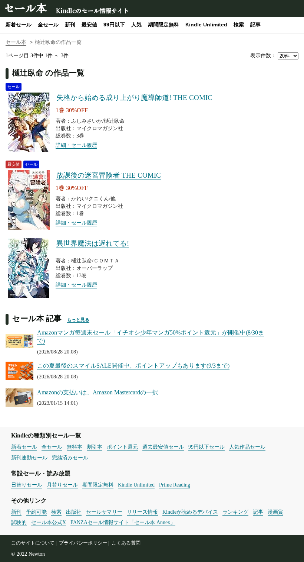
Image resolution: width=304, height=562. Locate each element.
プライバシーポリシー (83, 543)
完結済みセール (70, 458)
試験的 (19, 522)
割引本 (94, 447)
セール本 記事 (37, 318)
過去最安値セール (163, 447)
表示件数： (263, 55)
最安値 (89, 25)
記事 (255, 25)
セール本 (25, 7)
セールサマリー (104, 512)
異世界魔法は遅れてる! (92, 243)
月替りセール (62, 485)
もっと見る (78, 319)
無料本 (74, 447)
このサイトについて (32, 543)
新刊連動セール (29, 458)
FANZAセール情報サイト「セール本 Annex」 (122, 522)
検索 (239, 25)
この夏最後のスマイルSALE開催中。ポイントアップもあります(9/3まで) (133, 365)
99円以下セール (206, 447)
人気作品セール (247, 447)
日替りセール (26, 485)
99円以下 (114, 25)
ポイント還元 (122, 447)
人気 (136, 25)
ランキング (235, 512)
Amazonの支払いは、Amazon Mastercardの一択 (97, 392)
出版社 (74, 512)
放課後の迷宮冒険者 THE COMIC (108, 175)
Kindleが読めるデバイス (190, 512)
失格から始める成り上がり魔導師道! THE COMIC (134, 97)
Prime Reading (174, 485)
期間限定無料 (163, 25)
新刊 (70, 25)
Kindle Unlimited (206, 25)
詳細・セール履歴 (76, 145)
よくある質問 (126, 543)
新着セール (19, 25)
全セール (48, 25)
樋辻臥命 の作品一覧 (48, 72)
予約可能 (36, 512)
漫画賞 (275, 512)
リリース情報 (142, 512)
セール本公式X (48, 522)
